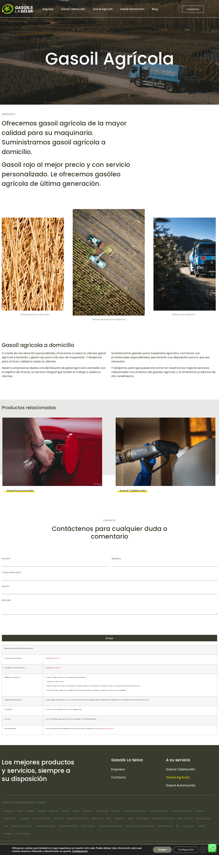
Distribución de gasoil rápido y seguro (24, 802)
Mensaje (6, 600)
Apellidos (116, 559)
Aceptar (162, 849)
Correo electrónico (11, 572)
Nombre (6, 559)
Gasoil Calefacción (73, 9)
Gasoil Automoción (132, 9)
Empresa (47, 9)
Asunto (5, 586)
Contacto (118, 777)
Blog (155, 9)
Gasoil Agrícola (103, 9)
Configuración (80, 851)
